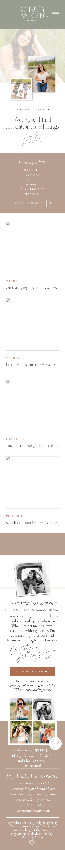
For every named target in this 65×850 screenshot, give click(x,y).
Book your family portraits (32, 800)
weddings (32, 184)
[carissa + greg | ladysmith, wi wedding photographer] (32, 248)
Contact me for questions (32, 811)
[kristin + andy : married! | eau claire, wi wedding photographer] (32, 324)
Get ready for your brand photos (32, 789)
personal (32, 194)
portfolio (15, 439)
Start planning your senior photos (33, 794)
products (15, 516)
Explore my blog (32, 805)
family (32, 179)
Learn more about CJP (32, 783)
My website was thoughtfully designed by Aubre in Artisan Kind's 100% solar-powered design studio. (32, 826)
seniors (32, 174)
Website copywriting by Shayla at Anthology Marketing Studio (32, 834)
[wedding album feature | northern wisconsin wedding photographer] (32, 482)
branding (32, 170)
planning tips (32, 189)
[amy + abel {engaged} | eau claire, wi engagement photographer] (32, 406)
